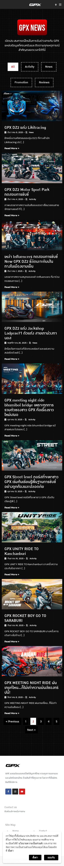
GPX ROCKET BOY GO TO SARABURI (25, 618)
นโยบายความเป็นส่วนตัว (30, 843)
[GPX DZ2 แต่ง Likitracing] (32, 106)
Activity (29, 66)
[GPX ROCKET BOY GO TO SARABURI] (32, 594)
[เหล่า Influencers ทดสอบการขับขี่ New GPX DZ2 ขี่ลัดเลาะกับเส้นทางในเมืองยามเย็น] (32, 235)
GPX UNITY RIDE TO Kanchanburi (21, 551)
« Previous (12, 721)
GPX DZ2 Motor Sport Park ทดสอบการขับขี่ (26, 192)
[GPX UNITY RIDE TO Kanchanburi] (32, 527)
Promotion (21, 82)
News (48, 66)
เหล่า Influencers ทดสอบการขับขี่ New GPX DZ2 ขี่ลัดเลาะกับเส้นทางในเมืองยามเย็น (31, 261)
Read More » (11, 148)
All (13, 66)
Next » (31, 730)
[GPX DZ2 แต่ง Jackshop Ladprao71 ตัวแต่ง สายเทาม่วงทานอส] (32, 307)
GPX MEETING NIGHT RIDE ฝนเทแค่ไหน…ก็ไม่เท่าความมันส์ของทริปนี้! (31, 688)
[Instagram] (15, 792)
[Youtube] (22, 792)
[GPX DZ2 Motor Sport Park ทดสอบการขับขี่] (32, 168)
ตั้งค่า (11, 850)
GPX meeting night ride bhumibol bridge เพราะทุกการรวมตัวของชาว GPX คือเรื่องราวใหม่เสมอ (29, 407)
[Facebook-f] (8, 792)
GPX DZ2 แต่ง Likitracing (25, 127)
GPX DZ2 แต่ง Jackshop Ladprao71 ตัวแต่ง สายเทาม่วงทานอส (30, 333)
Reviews (44, 82)
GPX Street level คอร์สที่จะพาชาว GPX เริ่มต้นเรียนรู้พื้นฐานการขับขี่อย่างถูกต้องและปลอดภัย (31, 482)
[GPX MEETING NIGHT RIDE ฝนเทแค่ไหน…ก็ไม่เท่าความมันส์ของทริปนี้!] (32, 661)
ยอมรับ (51, 857)
